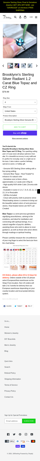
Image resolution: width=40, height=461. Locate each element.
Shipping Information (12, 379)
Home (6, 327)
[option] (10, 65)
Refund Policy (10, 373)
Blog (6, 351)
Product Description (10, 116)
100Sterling (16, 453)
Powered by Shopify (26, 453)
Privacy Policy (10, 391)
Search (7, 367)
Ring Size (6, 98)
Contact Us (8, 397)
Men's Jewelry (10, 345)
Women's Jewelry (11, 333)
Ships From (7, 107)
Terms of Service (11, 385)
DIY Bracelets (9, 339)
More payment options (20, 138)
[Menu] (36, 17)
